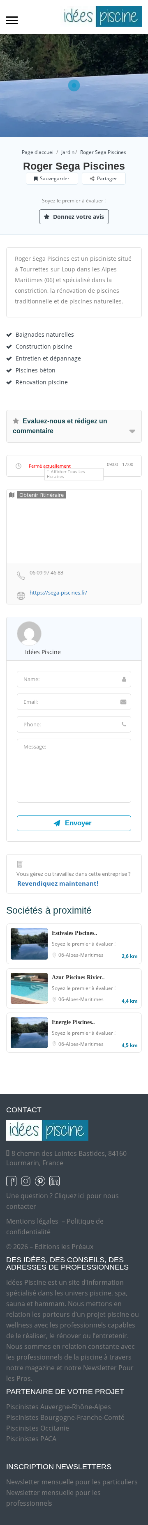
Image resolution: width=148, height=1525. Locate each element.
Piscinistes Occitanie (37, 1428)
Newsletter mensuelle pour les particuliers (72, 1481)
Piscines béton (36, 370)
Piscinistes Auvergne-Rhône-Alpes (58, 1406)
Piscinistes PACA (31, 1438)
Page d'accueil (38, 152)
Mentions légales (32, 1221)
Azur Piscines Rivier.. (78, 977)
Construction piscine (44, 346)
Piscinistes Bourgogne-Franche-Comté (65, 1417)
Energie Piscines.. (73, 1022)
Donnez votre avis (77, 216)
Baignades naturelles (45, 334)
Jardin (67, 152)
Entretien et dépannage (48, 358)
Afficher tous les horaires (66, 474)
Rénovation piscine (42, 382)
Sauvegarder (54, 178)
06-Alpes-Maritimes (81, 954)
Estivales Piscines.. (74, 933)
